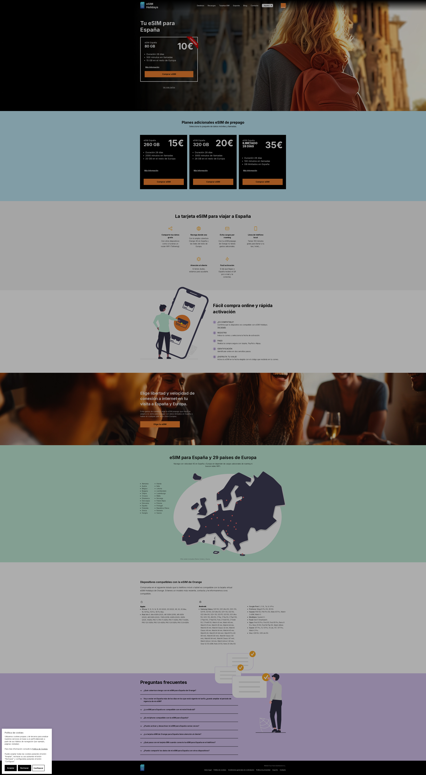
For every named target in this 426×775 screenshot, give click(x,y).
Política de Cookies (40, 749)
